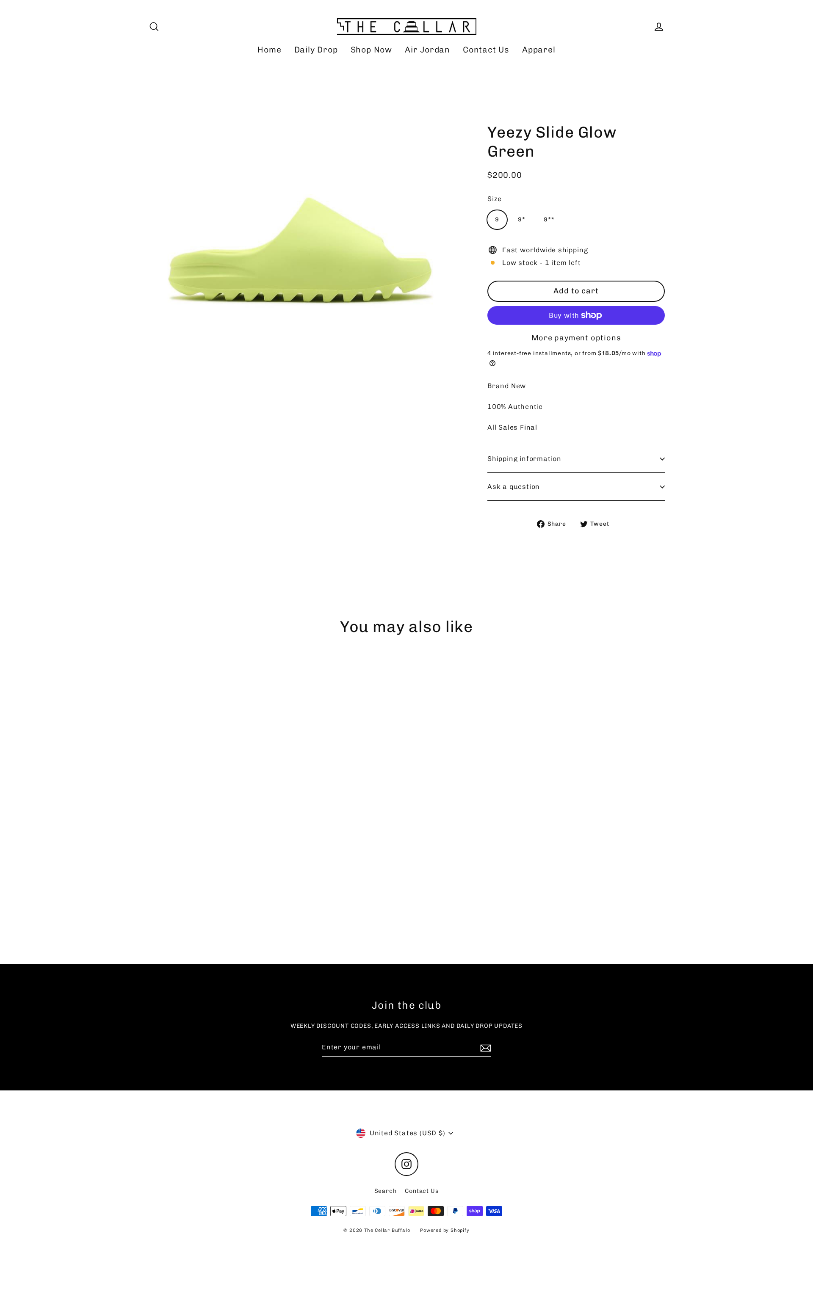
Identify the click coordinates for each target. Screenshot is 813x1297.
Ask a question (513, 487)
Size (494, 199)
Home (269, 50)
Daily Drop (316, 50)
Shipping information (524, 459)
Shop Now (371, 50)
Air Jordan (427, 50)
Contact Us (486, 50)
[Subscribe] (484, 1048)
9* (521, 219)
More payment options (576, 337)
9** (549, 219)
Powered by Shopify (444, 1230)
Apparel (539, 50)
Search (385, 1191)
